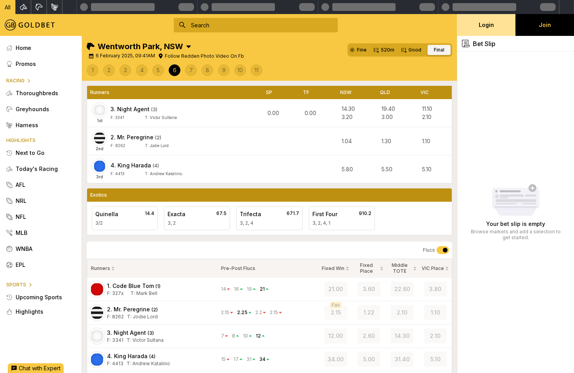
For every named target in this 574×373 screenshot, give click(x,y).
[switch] (443, 250)
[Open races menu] (189, 46)
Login (486, 24)
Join (545, 24)
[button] (8, 7)
